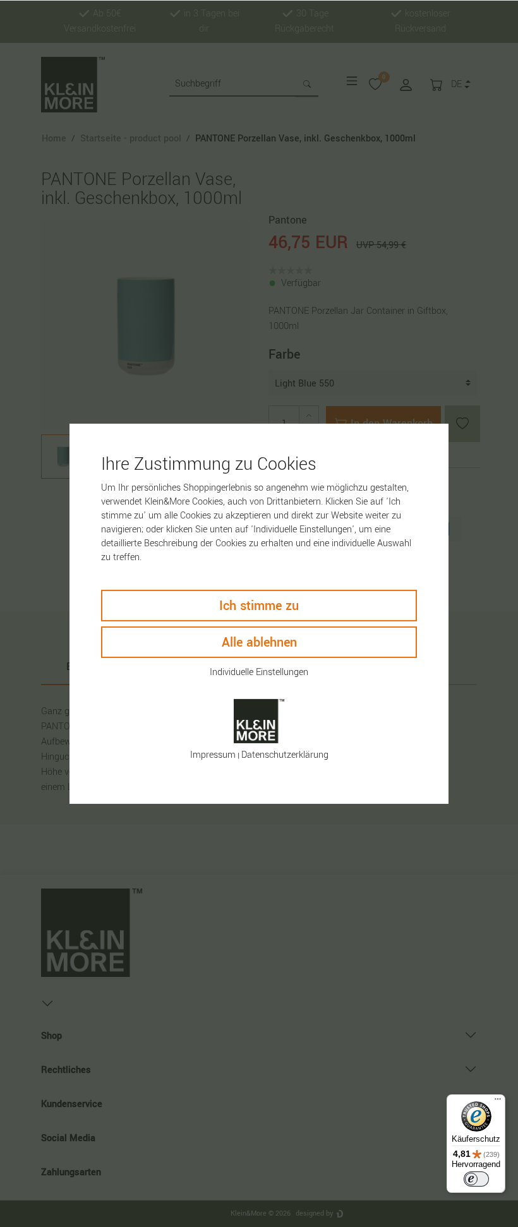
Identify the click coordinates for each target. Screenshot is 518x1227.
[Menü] (497, 1102)
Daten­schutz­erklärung (284, 755)
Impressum (213, 755)
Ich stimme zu (259, 606)
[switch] (476, 1179)
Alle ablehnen (259, 642)
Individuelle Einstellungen (259, 672)
